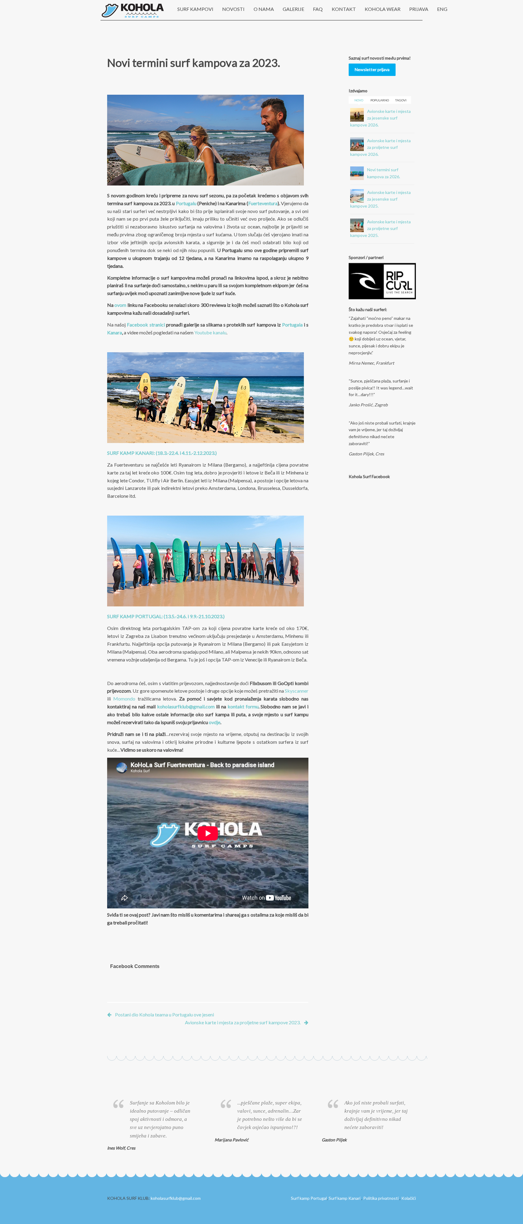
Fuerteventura (263, 203)
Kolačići (408, 1198)
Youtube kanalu (210, 332)
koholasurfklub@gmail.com (186, 706)
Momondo (124, 698)
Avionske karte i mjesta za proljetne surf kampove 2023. (243, 1022)
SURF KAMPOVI (195, 9)
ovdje (214, 722)
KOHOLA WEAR (382, 9)
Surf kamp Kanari (344, 1198)
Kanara (114, 332)
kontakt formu (243, 706)
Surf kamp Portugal (309, 1198)
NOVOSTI (233, 9)
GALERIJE (293, 9)
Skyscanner (296, 691)
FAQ (318, 9)
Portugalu (186, 203)
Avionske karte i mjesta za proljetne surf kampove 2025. (380, 228)
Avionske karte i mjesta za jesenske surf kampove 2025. (380, 199)
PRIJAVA (418, 9)
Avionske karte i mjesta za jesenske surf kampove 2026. (380, 118)
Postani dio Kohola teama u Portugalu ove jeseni (164, 1014)
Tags (401, 100)
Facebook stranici (146, 324)
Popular (380, 100)
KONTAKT (344, 9)
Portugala (292, 324)
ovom (120, 305)
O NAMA (264, 9)
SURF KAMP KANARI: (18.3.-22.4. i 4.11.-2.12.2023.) (162, 453)
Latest (359, 100)
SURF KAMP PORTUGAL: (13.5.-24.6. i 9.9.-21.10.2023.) (166, 616)
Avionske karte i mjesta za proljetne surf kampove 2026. (380, 147)
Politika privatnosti (381, 1198)
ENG (442, 9)
